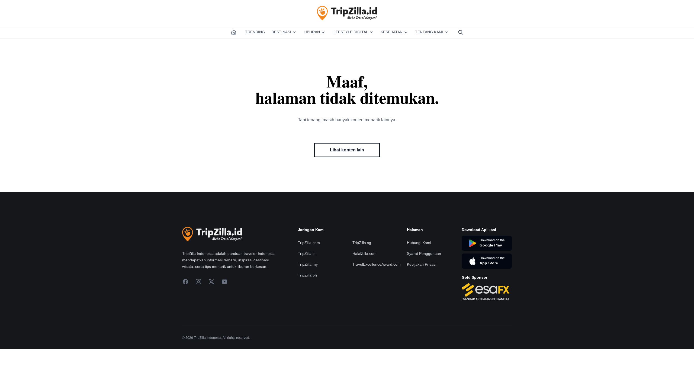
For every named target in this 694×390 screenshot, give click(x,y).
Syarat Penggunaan (424, 253)
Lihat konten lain (347, 150)
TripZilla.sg (361, 242)
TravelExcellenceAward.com (376, 264)
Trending (255, 32)
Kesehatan (392, 32)
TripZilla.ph (307, 275)
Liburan (312, 32)
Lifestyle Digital (350, 32)
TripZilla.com (309, 242)
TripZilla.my (308, 264)
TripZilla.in (307, 253)
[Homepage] (234, 32)
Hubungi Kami (419, 242)
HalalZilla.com (364, 253)
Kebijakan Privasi (421, 264)
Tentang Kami (429, 32)
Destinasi (281, 32)
